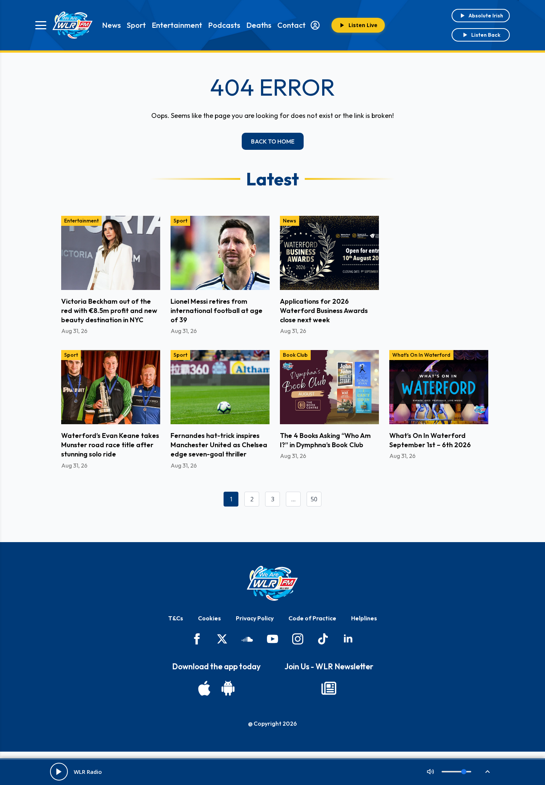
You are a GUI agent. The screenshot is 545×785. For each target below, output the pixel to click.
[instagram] (297, 639)
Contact (291, 25)
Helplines (364, 618)
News (111, 25)
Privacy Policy (255, 618)
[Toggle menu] (40, 25)
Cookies (209, 618)
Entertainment (177, 25)
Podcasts (224, 25)
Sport (136, 25)
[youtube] (272, 639)
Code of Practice (312, 618)
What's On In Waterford (421, 355)
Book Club (295, 355)
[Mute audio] (430, 771)
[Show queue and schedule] (487, 771)
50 (314, 499)
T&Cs (175, 618)
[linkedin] (348, 639)
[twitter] (222, 639)
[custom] (247, 639)
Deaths (258, 25)
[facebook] (196, 639)
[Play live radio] (59, 772)
